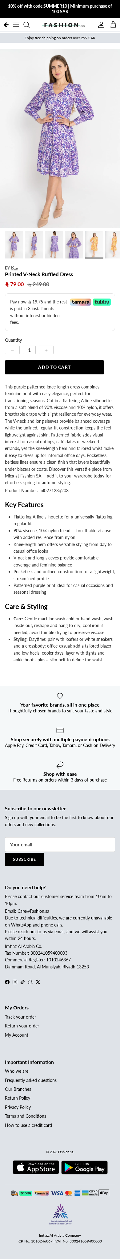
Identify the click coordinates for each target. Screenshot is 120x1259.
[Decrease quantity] (12, 350)
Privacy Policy (18, 1107)
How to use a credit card (28, 1125)
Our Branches (18, 1089)
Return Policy (17, 1098)
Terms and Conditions (25, 1116)
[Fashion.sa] (63, 25)
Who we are (16, 1071)
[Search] (29, 25)
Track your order (20, 1016)
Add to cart (54, 367)
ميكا (14, 267)
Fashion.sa (65, 1152)
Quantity (13, 340)
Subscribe (24, 859)
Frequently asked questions (31, 1080)
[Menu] (16, 25)
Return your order (22, 1025)
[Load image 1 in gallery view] (60, 138)
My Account (16, 1035)
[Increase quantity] (46, 350)
